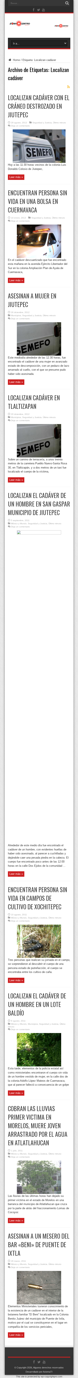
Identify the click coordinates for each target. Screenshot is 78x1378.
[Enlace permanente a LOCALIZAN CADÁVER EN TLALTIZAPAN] (39, 456)
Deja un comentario (20, 126)
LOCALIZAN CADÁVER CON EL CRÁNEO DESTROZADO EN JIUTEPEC (38, 106)
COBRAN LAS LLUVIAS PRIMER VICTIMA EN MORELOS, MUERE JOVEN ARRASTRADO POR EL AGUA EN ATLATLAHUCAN (37, 1125)
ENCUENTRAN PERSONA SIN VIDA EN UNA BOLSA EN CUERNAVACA (37, 201)
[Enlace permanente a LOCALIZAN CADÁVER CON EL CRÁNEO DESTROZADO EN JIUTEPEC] (39, 161)
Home (16, 60)
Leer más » (16, 177)
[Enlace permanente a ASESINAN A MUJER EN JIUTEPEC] (39, 354)
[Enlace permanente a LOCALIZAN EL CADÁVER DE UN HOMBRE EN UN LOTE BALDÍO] (39, 1065)
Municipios (16, 315)
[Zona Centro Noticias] (39, 26)
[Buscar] (67, 3)
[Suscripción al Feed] (68, 86)
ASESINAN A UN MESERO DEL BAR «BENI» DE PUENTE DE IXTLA (38, 1244)
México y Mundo (19, 523)
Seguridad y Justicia (42, 122)
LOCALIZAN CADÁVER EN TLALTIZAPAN (34, 401)
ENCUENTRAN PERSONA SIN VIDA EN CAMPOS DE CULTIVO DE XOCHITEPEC (37, 898)
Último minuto (59, 122)
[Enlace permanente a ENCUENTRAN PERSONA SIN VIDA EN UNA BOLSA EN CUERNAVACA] (39, 257)
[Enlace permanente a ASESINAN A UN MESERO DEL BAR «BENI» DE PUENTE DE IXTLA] (39, 1303)
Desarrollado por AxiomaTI (39, 1371)
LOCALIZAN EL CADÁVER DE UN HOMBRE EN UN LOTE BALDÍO (37, 1004)
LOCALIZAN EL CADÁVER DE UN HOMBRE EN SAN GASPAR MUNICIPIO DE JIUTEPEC (39, 504)
